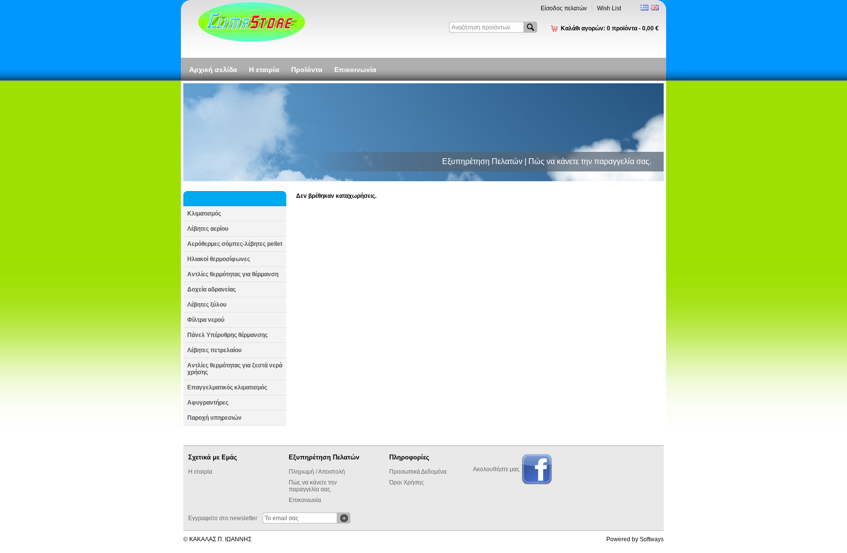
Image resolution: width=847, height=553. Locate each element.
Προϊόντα (307, 69)
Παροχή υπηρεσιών (214, 417)
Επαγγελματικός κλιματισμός (227, 387)
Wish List (609, 8)
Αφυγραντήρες (207, 402)
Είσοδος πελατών (564, 8)
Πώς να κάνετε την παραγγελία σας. (313, 486)
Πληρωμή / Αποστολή (317, 471)
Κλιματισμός (204, 213)
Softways (652, 539)
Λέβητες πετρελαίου (214, 350)
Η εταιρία (264, 69)
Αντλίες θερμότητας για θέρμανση (232, 274)
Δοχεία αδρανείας (211, 289)
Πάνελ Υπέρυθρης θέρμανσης (227, 335)
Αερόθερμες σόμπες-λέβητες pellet (234, 243)
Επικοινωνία (355, 69)
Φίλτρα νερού (205, 319)
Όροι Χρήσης (406, 482)
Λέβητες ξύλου (206, 304)
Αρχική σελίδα (213, 69)
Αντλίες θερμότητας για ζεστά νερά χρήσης (234, 369)
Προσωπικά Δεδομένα (418, 471)
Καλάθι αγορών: (610, 28)
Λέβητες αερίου (207, 228)
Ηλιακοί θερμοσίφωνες (218, 259)
